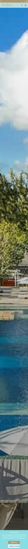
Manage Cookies (14, 546)
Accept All (14, 542)
